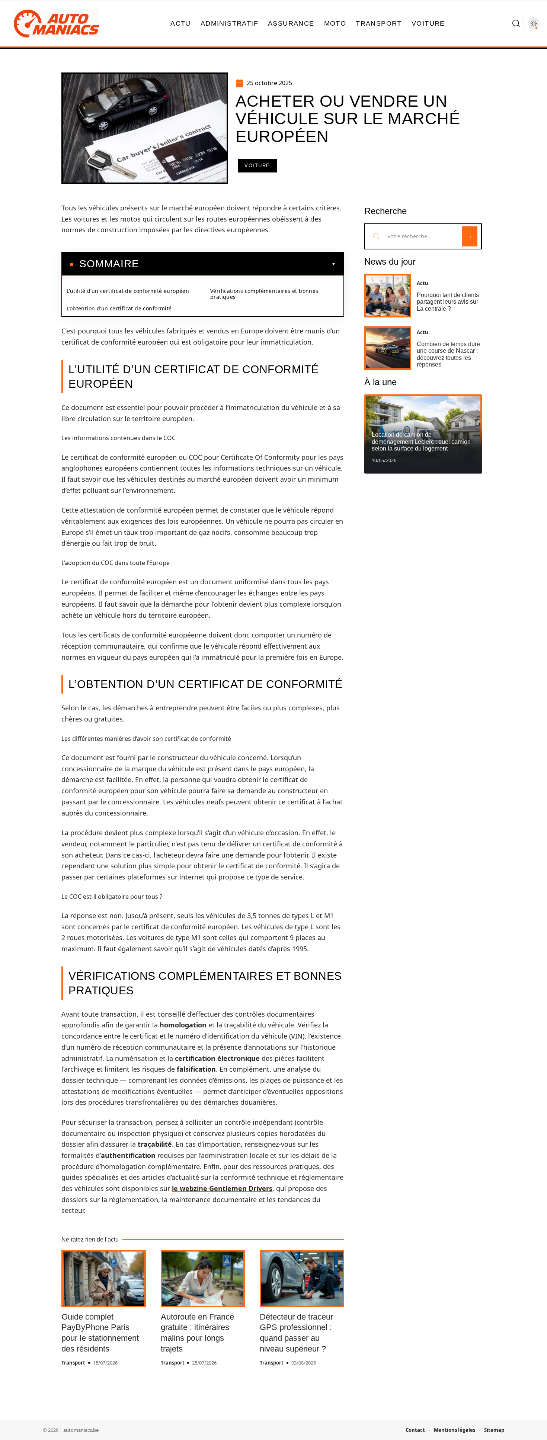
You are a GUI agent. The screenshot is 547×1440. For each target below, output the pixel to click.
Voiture (257, 165)
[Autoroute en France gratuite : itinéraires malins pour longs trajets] (202, 1279)
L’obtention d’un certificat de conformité (119, 308)
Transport (73, 1362)
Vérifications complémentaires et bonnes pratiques (264, 293)
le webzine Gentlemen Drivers (222, 1188)
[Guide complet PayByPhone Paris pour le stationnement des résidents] (103, 1279)
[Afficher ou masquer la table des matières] (237, 263)
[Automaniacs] (56, 23)
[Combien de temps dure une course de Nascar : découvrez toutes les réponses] (387, 348)
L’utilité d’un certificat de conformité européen (128, 290)
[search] (516, 23)
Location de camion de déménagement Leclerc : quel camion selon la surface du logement (421, 442)
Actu (422, 283)
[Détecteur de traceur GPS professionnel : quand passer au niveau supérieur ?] (301, 1279)
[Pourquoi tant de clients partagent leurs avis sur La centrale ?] (387, 296)
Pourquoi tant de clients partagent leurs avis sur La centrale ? (448, 302)
